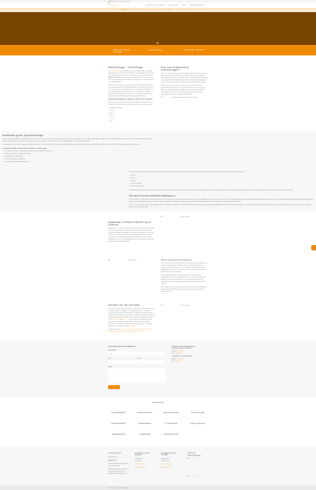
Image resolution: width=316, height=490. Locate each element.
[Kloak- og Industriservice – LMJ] (113, 5)
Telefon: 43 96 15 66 (166, 464)
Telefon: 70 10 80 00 (140, 464)
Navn (110, 358)
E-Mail (139, 358)
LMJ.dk (135, 204)
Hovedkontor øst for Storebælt (168, 454)
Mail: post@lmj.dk (140, 467)
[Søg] (206, 5)
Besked (110, 366)
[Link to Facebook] (206, 1)
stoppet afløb (141, 331)
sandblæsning (124, 329)
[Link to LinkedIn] (204, 1)
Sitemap (126, 487)
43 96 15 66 (127, 1)
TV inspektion (128, 331)
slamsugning (119, 331)
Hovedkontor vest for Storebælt (142, 454)
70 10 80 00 (120, 1)
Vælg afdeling (112, 350)
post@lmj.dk (133, 326)
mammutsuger (114, 71)
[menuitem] (149, 5)
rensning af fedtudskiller (136, 329)
